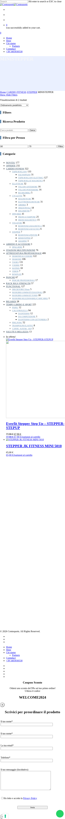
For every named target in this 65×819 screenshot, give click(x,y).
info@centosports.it (8, 558)
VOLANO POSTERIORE (28, 190)
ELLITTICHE (17, 184)
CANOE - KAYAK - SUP (22, 328)
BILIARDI (11, 301)
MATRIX (16, 268)
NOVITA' (10, 162)
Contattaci (10, 586)
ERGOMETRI (24, 211)
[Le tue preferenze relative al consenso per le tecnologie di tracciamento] (5, 816)
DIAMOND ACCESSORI (22, 256)
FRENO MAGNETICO (27, 220)
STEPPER (32, 92)
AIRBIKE (22, 205)
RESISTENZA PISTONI (27, 235)
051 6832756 (9, 555)
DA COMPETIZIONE (27, 316)
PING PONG (17, 322)
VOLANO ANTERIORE (27, 187)
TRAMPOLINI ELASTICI (22, 325)
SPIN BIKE (16, 214)
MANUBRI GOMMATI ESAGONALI (27, 292)
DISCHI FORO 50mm (21, 289)
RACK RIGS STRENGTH (18, 283)
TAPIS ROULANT (19, 172)
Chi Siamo (10, 575)
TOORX (15, 262)
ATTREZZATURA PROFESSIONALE (24, 253)
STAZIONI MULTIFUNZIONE (20, 250)
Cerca (32, 130)
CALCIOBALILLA (20, 310)
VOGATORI (17, 223)
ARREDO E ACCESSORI (18, 244)
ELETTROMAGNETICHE (29, 202)
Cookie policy (12, 601)
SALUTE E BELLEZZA (17, 331)
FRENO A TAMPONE (27, 217)
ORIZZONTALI (24, 208)
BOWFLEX (16, 274)
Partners (9, 579)
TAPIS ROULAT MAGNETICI (30, 181)
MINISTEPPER (24, 238)
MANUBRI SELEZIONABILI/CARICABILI (30, 298)
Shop (8, 582)
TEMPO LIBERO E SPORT (19, 304)
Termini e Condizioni (15, 605)
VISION (15, 271)
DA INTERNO (24, 313)
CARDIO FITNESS (16, 92)
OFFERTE (11, 165)
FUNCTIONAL (13, 286)
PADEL (15, 307)
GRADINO (22, 241)
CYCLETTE (17, 196)
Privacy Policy (12, 598)
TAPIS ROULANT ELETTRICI (30, 178)
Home (3, 92)
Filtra (60, 146)
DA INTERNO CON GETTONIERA (32, 319)
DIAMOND (16, 259)
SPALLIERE (17, 247)
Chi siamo (11, 652)
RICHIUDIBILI (24, 193)
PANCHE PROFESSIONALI (23, 280)
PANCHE (10, 277)
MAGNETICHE (24, 199)
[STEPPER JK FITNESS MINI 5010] (25, 439)
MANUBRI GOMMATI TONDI (24, 295)
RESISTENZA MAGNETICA (30, 226)
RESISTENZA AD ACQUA (29, 229)
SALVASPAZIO (24, 175)
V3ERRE (16, 265)
